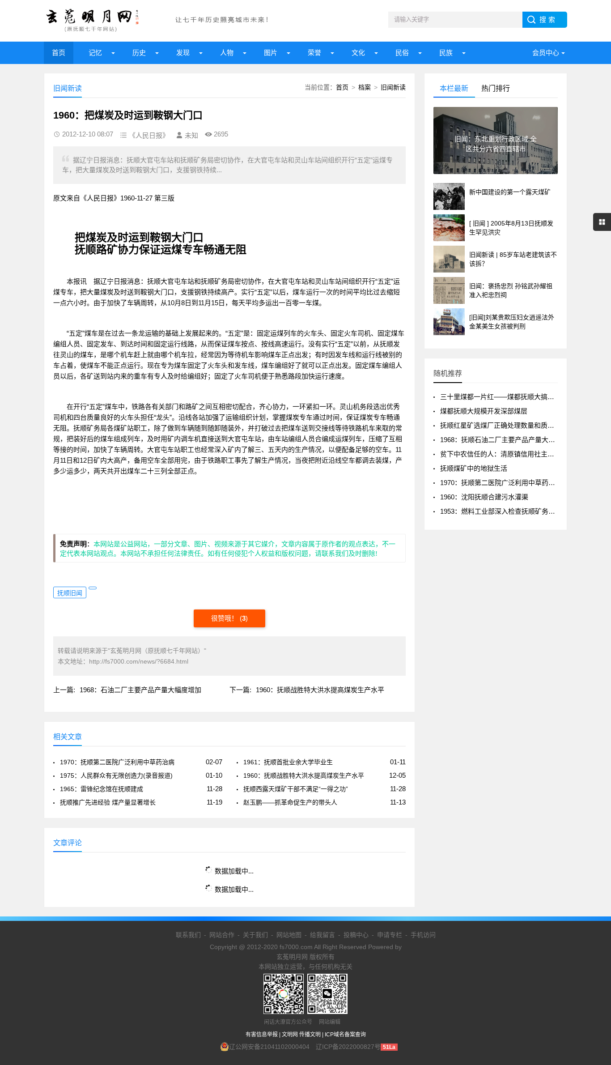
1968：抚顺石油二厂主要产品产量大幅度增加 (507, 439)
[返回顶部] (592, 949)
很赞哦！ (225, 618)
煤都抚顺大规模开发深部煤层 (483, 411)
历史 (139, 52)
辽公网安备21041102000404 (269, 1046)
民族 (446, 52)
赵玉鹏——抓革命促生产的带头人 (290, 802)
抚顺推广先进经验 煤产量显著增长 (108, 802)
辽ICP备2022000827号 (348, 1046)
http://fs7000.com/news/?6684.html (138, 661)
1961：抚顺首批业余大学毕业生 (288, 762)
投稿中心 (356, 934)
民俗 (402, 52)
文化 (358, 52)
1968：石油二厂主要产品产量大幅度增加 (140, 690)
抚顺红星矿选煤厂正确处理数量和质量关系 (504, 425)
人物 (227, 52)
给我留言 (322, 934)
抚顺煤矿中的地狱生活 (473, 468)
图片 (270, 52)
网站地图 (288, 934)
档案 (364, 87)
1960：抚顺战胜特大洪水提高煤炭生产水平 (320, 690)
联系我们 (188, 934)
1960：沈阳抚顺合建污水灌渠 (484, 497)
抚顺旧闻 (69, 592)
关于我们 (255, 934)
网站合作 (221, 934)
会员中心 (545, 52)
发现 (183, 52)
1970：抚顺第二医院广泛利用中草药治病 (117, 762)
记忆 (95, 52)
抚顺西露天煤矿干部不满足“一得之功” (295, 788)
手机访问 (423, 934)
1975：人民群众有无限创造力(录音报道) (116, 775)
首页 (58, 52)
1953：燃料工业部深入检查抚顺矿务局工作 (504, 511)
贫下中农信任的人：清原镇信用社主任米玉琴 (507, 454)
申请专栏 (389, 934)
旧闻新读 (393, 87)
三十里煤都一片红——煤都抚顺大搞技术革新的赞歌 (517, 396)
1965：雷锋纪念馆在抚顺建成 (101, 788)
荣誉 (314, 52)
